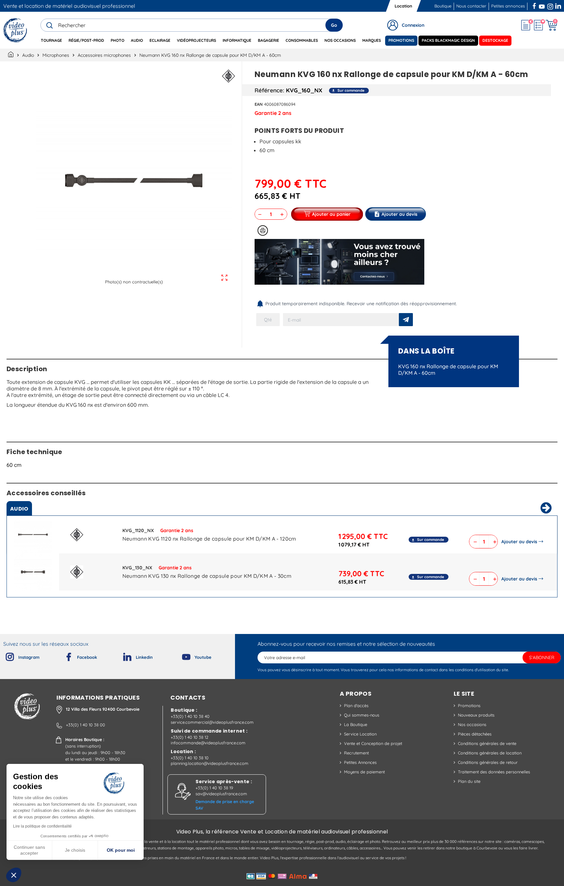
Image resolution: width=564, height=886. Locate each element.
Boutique (442, 5)
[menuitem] (51, 41)
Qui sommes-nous (361, 715)
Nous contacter (471, 5)
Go (334, 25)
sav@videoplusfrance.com (221, 793)
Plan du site (469, 781)
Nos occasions (472, 724)
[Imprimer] (263, 230)
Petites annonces (508, 5)
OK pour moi (121, 850)
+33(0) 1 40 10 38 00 (85, 724)
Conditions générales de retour (488, 762)
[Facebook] (63, 655)
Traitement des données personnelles (494, 771)
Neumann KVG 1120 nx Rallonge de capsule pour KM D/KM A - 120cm (209, 538)
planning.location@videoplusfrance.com (209, 763)
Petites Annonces (360, 762)
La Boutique (355, 724)
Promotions (469, 705)
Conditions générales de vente (487, 743)
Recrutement (356, 752)
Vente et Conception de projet (373, 743)
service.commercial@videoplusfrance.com (212, 722)
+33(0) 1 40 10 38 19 (214, 787)
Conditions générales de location (490, 752)
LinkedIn (558, 5)
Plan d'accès (356, 705)
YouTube (541, 5)
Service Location (360, 733)
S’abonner (541, 657)
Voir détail (33, 536)
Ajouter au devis (519, 542)
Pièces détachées (475, 733)
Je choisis (75, 850)
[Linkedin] (122, 655)
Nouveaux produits (476, 715)
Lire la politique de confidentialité (42, 826)
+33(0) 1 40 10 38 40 (190, 716)
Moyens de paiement (364, 771)
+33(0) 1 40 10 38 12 (189, 737)
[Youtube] (181, 655)
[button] (14, 875)
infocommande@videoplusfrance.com (208, 742)
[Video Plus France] (15, 30)
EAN (259, 104)
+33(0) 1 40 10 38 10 (190, 757)
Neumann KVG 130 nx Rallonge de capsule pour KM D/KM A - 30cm (206, 576)
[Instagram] (4, 655)
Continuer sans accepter (29, 850)
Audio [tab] (19, 509)
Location (403, 5)
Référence (269, 90)
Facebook (535, 5)
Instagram (550, 5)
